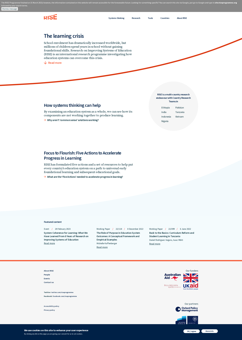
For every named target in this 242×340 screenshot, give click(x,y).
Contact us (49, 282)
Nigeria (164, 121)
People (47, 274)
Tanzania (179, 112)
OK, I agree (191, 331)
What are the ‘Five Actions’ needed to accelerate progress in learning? (85, 176)
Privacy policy (49, 310)
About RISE (182, 18)
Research (136, 18)
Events (47, 278)
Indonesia (166, 116)
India (163, 112)
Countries (164, 18)
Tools (150, 18)
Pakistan (179, 107)
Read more (55, 63)
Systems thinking (116, 18)
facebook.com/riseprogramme (65, 296)
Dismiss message (9, 9)
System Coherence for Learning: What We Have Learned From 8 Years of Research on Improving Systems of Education (66, 236)
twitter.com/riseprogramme (62, 292)
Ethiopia (165, 107)
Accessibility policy (51, 306)
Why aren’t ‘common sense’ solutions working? (73, 120)
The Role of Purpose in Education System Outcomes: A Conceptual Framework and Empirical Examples (118, 236)
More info (210, 331)
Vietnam (179, 116)
